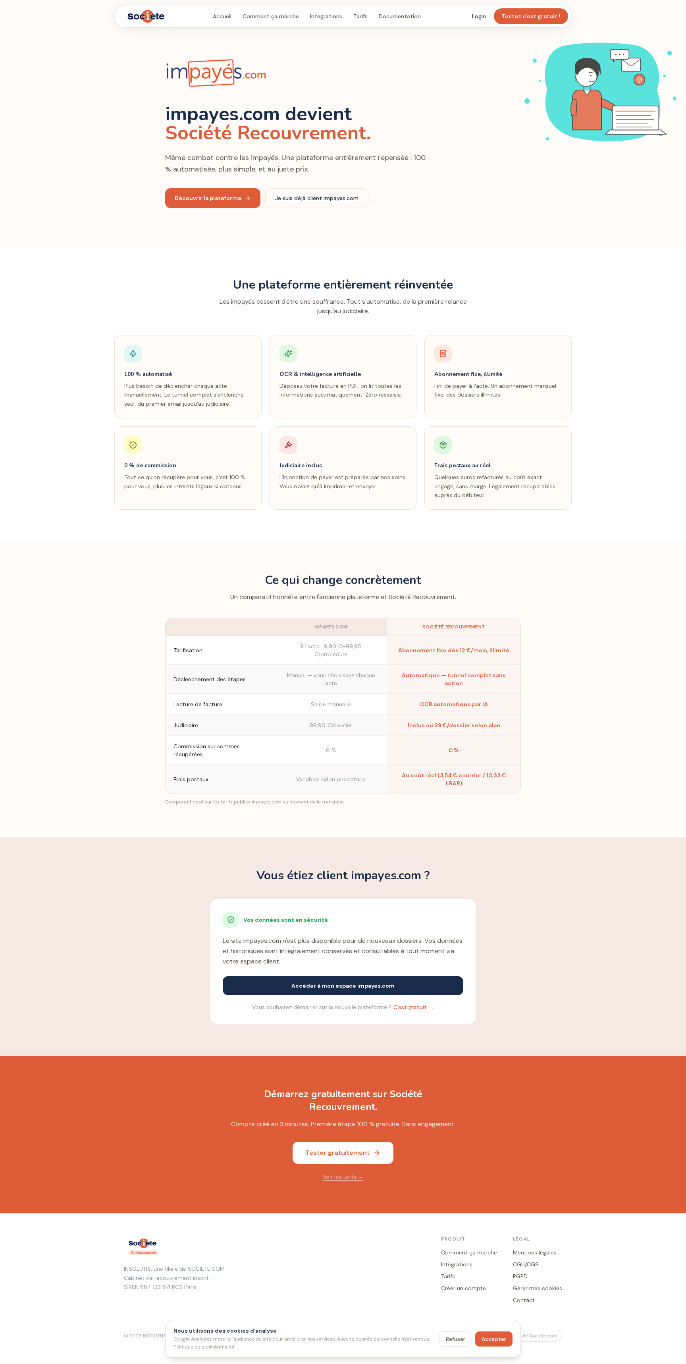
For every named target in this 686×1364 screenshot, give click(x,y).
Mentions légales (535, 1252)
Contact (524, 1300)
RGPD (520, 1276)
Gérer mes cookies (537, 1288)
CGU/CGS (526, 1264)
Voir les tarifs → (343, 1176)
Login (479, 16)
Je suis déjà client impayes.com (316, 198)
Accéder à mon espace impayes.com (343, 985)
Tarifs (360, 16)
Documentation (400, 16)
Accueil (222, 16)
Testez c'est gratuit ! (531, 16)
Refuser (455, 1339)
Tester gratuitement (337, 1152)
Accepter (494, 1339)
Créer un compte (463, 1288)
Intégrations (326, 16)
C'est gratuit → (413, 1007)
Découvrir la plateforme (208, 198)
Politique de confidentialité (204, 1347)
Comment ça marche (271, 16)
